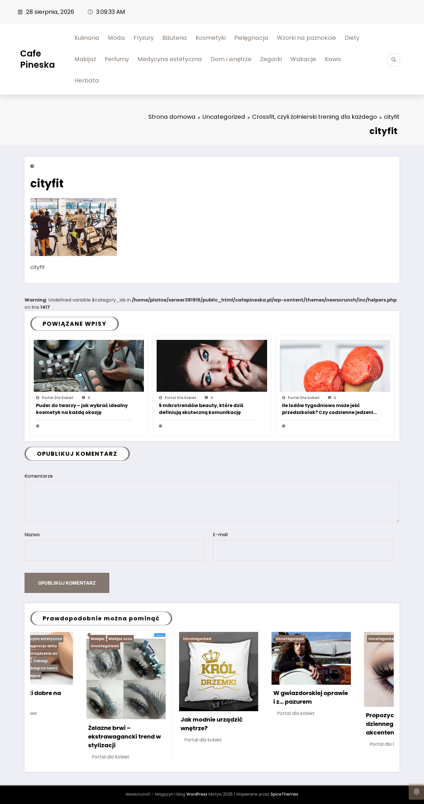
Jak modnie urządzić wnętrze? (156, 723)
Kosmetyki (211, 38)
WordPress (196, 794)
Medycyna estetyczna (170, 59)
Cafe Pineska (37, 59)
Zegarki (271, 59)
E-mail (220, 534)
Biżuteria (174, 38)
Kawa (333, 59)
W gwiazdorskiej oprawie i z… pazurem (254, 697)
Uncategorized (49, 645)
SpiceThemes (284, 794)
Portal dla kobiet (58, 397)
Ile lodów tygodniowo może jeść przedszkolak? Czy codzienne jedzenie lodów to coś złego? (329, 409)
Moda (116, 38)
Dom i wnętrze (231, 59)
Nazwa (32, 534)
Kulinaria (86, 38)
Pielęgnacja (251, 38)
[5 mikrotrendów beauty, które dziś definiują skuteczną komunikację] (212, 365)
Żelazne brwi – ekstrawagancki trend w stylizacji (68, 736)
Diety (352, 38)
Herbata (86, 80)
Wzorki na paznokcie (306, 38)
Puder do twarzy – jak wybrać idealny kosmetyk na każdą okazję (82, 409)
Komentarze (39, 476)
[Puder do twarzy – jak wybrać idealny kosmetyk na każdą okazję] (89, 365)
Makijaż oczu (64, 638)
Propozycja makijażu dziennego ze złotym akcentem (341, 724)
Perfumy (117, 59)
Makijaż (85, 59)
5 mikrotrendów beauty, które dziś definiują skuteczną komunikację (201, 409)
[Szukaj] (394, 60)
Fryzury (144, 38)
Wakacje (303, 59)
